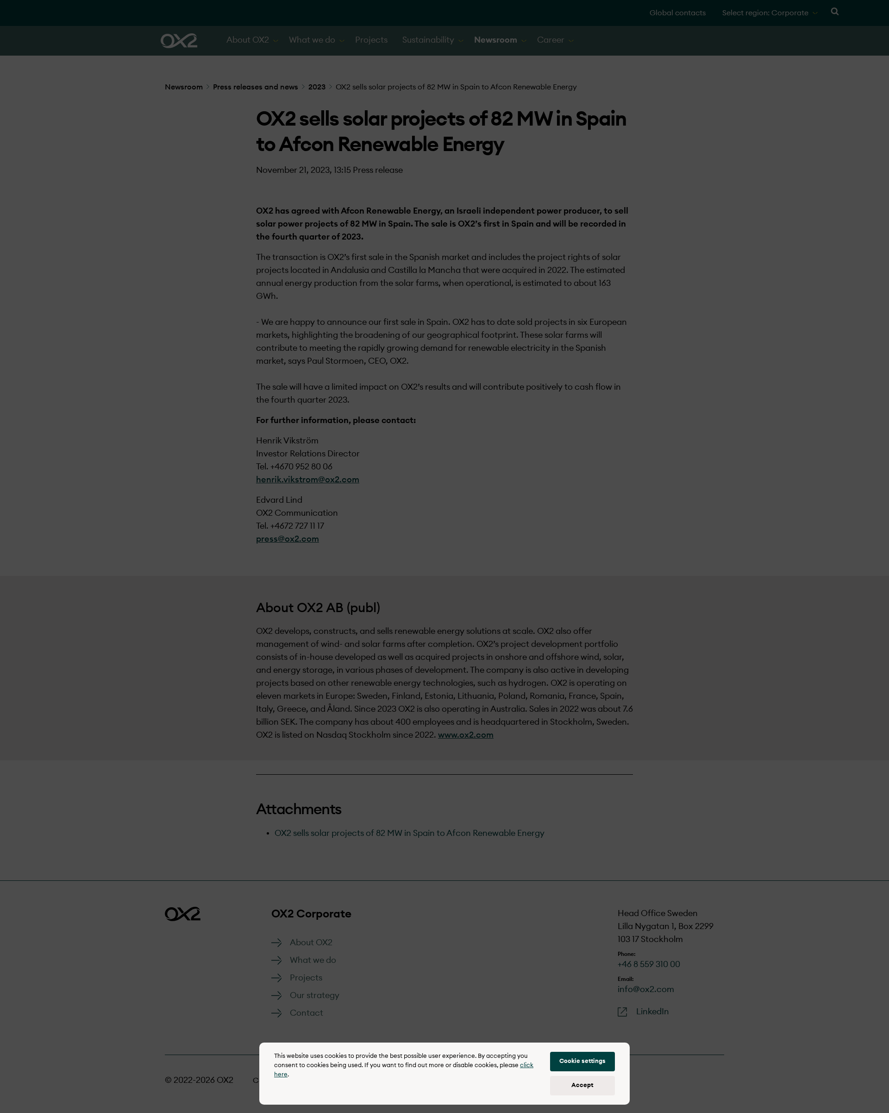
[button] (582, 1061)
